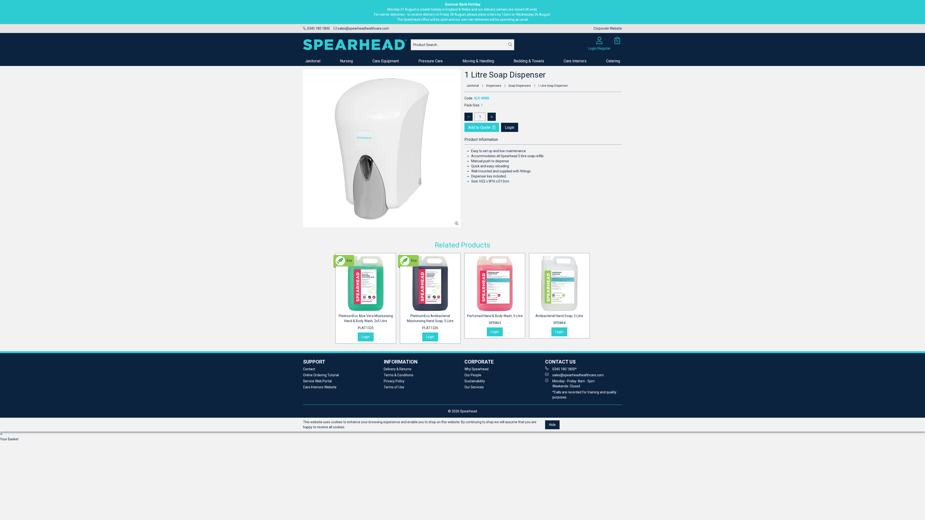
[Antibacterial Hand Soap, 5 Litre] (559, 283)
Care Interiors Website (320, 387)
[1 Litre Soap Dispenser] (382, 148)
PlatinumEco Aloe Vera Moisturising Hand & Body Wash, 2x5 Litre (366, 322)
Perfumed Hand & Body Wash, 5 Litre (495, 319)
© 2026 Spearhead (462, 411)
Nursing (346, 61)
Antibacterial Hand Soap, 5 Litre (559, 319)
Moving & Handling (478, 61)
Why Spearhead (476, 369)
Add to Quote (479, 127)
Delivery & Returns (397, 369)
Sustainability (474, 381)
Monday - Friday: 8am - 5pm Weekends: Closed (573, 383)
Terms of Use (394, 387)
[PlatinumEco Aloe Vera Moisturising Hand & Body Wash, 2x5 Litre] (365, 283)
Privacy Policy (394, 381)
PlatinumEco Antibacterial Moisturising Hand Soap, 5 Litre (430, 322)
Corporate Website (608, 28)
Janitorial (312, 61)
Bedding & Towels (529, 61)
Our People (472, 375)
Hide (552, 425)
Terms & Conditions (398, 375)
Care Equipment (385, 61)
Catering (613, 61)
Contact (309, 369)
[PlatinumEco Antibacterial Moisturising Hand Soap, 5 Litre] (430, 283)
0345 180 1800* (564, 369)
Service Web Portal (317, 381)
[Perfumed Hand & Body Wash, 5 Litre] (495, 283)
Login (509, 127)
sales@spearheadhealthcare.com (363, 28)
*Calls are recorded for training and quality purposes (584, 394)
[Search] (510, 45)
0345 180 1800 (318, 28)
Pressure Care (430, 61)
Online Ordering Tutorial (321, 375)
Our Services (474, 387)
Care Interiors (575, 61)
